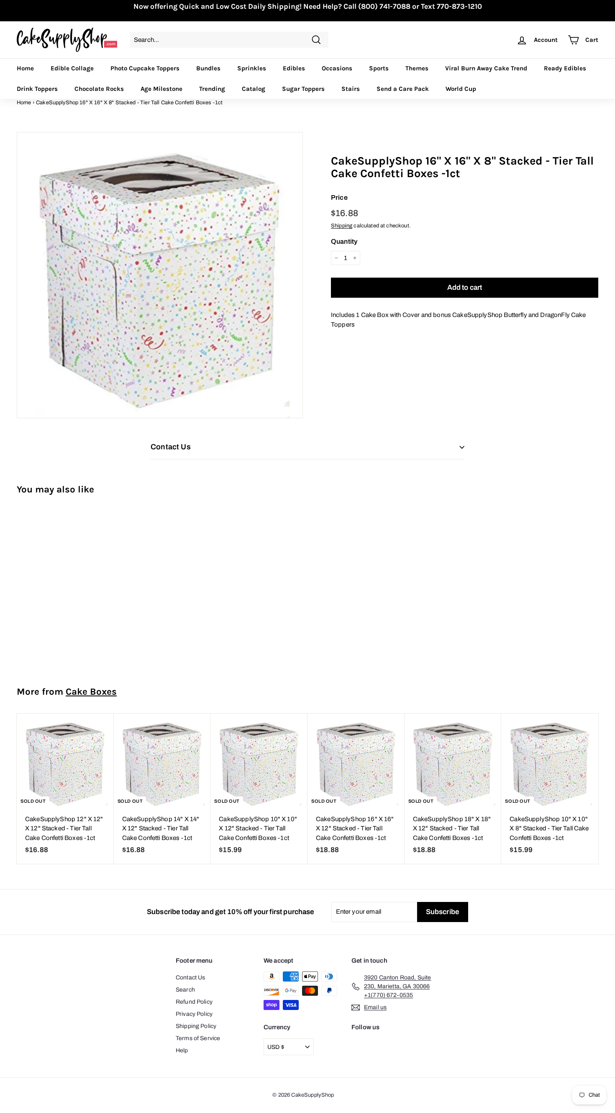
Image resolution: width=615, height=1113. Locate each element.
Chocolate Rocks (99, 89)
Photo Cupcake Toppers (144, 68)
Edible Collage (72, 68)
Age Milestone (161, 89)
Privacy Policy (194, 1014)
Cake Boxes (91, 691)
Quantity (344, 241)
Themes (416, 68)
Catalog (253, 89)
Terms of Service (198, 1038)
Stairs (350, 89)
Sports (379, 68)
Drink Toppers (37, 89)
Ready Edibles (565, 68)
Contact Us (190, 977)
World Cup (461, 89)
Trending (212, 89)
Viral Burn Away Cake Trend (486, 68)
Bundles (208, 68)
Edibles (294, 68)
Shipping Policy (196, 1026)
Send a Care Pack (403, 89)
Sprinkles (251, 68)
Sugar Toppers (303, 89)
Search (185, 990)
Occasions (337, 68)
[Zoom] (159, 275)
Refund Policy (194, 1002)
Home (25, 68)
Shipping (341, 226)
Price (339, 197)
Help (182, 1050)
